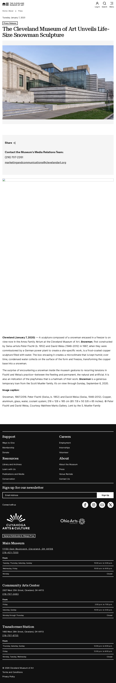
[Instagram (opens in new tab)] (94, 505)
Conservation (8, 479)
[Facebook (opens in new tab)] (85, 505)
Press (20, 11)
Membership (8, 447)
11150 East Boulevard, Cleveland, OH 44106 (27, 549)
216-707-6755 (10, 635)
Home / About (7, 11)
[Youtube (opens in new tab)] (102, 505)
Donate (5, 452)
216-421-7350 (10, 552)
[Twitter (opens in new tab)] (111, 505)
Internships (64, 447)
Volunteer (63, 452)
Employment (65, 443)
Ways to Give (8, 443)
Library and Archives (12, 464)
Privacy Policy (8, 676)
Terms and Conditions (12, 672)
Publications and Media (13, 474)
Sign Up (105, 495)
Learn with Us (9, 469)
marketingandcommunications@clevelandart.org (35, 162)
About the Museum (68, 464)
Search (104, 7)
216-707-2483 (10, 594)
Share (8, 142)
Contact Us (64, 479)
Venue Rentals (66, 474)
